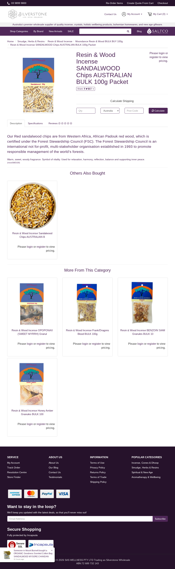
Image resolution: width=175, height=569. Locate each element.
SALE (71, 31)
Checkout (163, 3)
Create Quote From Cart (140, 3)
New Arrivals (55, 31)
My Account (13, 462)
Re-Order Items (114, 3)
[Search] (128, 31)
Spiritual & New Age (142, 472)
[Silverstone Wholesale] (27, 14)
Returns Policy (98, 472)
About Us (54, 462)
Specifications (35, 123)
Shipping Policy (98, 482)
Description (16, 123)
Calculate (159, 110)
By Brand (38, 31)
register (154, 57)
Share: (80, 89)
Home (10, 41)
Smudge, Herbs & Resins (31, 41)
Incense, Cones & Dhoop (145, 462)
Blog (139, 31)
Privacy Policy (97, 467)
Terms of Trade (98, 477)
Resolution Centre (17, 472)
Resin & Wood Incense (60, 41)
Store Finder (14, 477)
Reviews (53, 123)
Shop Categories (19, 31)
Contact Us (110, 14)
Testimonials (55, 477)
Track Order (13, 467)
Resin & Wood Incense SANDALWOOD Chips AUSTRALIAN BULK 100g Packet (53, 44)
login (162, 53)
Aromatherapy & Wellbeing (146, 477)
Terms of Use (97, 462)
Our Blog (53, 467)
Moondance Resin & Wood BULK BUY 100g (99, 41)
